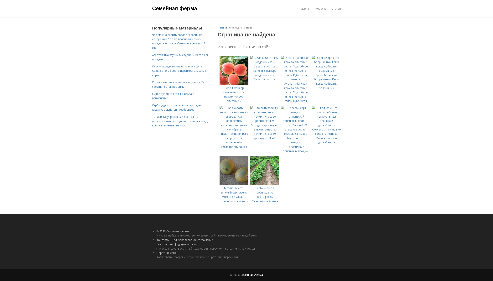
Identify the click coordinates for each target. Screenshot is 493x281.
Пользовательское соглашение (192, 240)
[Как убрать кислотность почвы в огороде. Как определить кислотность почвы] (234, 125)
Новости (321, 8)
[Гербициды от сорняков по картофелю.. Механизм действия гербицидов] (264, 184)
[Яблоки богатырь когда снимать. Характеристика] (264, 66)
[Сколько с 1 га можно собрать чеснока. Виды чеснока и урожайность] (326, 125)
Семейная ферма (174, 8)
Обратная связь (167, 253)
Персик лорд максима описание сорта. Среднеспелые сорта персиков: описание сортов (179, 71)
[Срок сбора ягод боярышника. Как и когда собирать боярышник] (326, 70)
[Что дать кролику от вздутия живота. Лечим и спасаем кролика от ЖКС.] (264, 121)
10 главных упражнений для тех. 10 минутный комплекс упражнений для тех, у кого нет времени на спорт (180, 121)
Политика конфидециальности (176, 244)
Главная (305, 8)
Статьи (336, 8)
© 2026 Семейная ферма (172, 231)
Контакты (162, 240)
